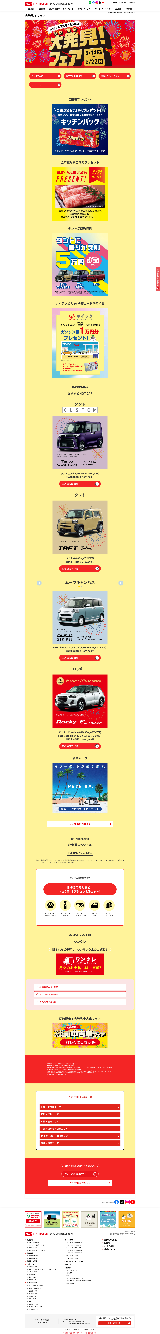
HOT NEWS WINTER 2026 (74, 1247)
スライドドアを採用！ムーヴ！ (37, 1245)
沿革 (68, 1275)
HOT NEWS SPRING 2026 (74, 1245)
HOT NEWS (69, 1240)
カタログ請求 (113, 2)
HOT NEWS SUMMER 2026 (74, 1242)
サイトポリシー (77, 1329)
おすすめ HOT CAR (74, 76)
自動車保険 (32, 1274)
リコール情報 (122, 2)
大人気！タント (33, 1247)
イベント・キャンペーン (102, 9)
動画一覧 (68, 1265)
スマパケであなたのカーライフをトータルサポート (42, 1269)
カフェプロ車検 (33, 1294)
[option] (80, 451)
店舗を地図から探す (34, 1255)
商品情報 (31, 9)
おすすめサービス (33, 1304)
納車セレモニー (33, 1280)
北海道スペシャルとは (110, 76)
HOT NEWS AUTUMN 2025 (74, 1250)
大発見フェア (37, 76)
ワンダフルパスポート (35, 1288)
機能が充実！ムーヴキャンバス (37, 1250)
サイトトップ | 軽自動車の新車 (115, 12)
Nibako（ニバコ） (110, 1249)
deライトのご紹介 (34, 1272)
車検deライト (32, 1299)
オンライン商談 (109, 1246)
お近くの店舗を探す (115, 1323)
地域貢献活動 (70, 1283)
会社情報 (118, 9)
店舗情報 (42, 9)
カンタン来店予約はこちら (80, 824)
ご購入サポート (68, 9)
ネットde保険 (32, 1277)
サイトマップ (96, 1329)
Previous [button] (39, 583)
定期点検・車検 (33, 1291)
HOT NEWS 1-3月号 (72, 1258)
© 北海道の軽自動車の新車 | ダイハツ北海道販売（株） (80, 1333)
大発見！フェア (35, 15)
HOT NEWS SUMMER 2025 (74, 1253)
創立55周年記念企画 (110, 1240)
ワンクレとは (37, 84)
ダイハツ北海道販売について (75, 1278)
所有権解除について (34, 1309)
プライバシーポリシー (66, 1329)
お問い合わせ (131, 2)
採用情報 (129, 9)
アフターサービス (84, 9)
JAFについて (32, 1301)
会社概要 (69, 1273)
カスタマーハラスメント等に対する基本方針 (79, 1281)
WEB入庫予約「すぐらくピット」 (38, 1286)
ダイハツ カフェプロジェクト (75, 1261)
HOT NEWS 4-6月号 (72, 1255)
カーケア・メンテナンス (35, 1307)
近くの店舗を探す (33, 1258)
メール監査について (87, 1329)
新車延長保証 (32, 1296)
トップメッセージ (72, 1270)
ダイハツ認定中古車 (34, 1242)
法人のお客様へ (33, 1266)
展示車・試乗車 (54, 9)
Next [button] (120, 583)
